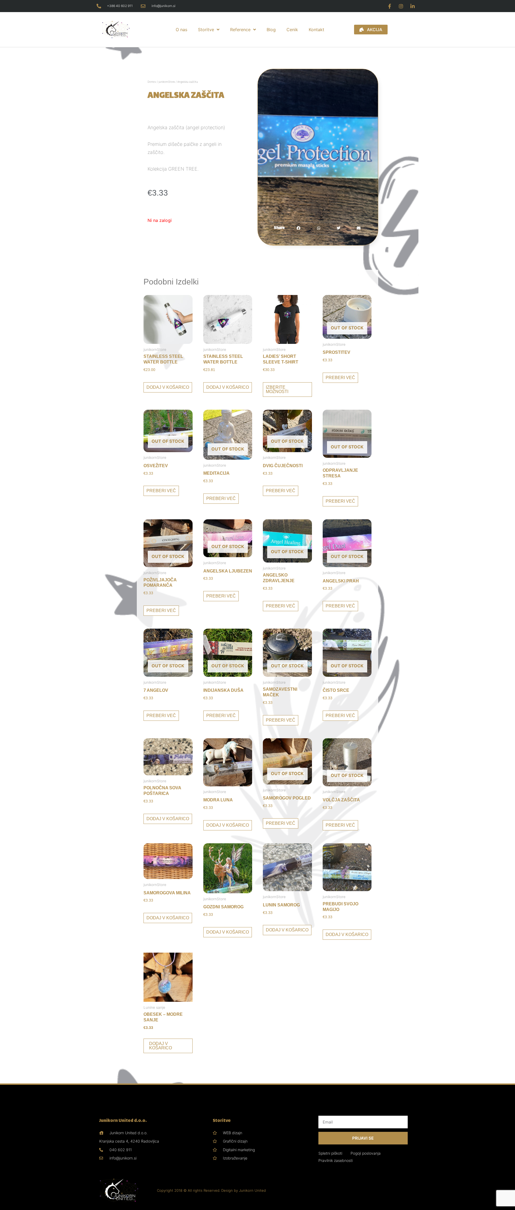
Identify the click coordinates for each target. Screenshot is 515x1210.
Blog (271, 29)
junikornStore (167, 81)
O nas (181, 29)
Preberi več (340, 377)
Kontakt (316, 29)
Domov (152, 81)
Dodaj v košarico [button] (167, 387)
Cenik (292, 29)
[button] (299, 228)
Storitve (206, 29)
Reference (240, 29)
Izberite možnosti (277, 389)
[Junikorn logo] (124, 29)
